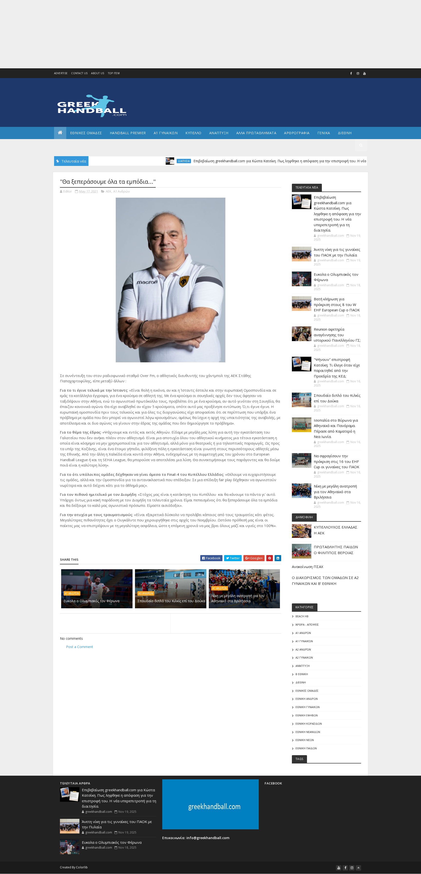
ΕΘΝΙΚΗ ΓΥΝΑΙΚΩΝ (308, 707)
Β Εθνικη (302, 674)
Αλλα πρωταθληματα (256, 133)
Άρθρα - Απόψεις (307, 624)
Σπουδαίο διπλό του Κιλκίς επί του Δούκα (171, 601)
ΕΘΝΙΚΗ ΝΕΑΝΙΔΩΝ (308, 732)
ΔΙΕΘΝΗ (301, 682)
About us (97, 73)
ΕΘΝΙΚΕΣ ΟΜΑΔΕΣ (86, 133)
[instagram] (358, 73)
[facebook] (351, 73)
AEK (108, 191)
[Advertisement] (146, 34)
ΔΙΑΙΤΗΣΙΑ (164, 161)
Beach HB (302, 616)
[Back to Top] (358, 868)
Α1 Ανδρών (121, 191)
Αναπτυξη (219, 133)
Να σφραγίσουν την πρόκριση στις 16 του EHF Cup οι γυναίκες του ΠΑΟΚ (336, 461)
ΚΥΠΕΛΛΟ (193, 133)
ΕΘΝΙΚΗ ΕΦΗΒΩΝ (307, 715)
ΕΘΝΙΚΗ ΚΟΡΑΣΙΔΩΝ (309, 723)
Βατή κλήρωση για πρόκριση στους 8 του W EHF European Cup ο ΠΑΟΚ (337, 304)
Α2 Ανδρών (303, 649)
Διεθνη (345, 133)
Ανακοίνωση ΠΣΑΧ (307, 566)
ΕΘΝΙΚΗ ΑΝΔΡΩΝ (307, 699)
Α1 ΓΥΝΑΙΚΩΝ (166, 133)
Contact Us (79, 73)
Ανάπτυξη (303, 666)
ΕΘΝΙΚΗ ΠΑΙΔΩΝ (306, 748)
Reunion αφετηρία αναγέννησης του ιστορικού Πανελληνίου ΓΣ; (337, 335)
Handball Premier (128, 133)
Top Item (114, 73)
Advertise (61, 73)
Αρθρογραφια (297, 133)
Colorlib (82, 867)
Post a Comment (79, 646)
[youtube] (364, 73)
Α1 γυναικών (304, 641)
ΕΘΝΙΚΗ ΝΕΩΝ (305, 740)
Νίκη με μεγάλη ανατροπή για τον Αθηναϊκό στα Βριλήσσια (238, 598)
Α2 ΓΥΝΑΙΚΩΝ (304, 657)
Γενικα (323, 133)
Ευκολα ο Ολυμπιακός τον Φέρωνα (91, 601)
